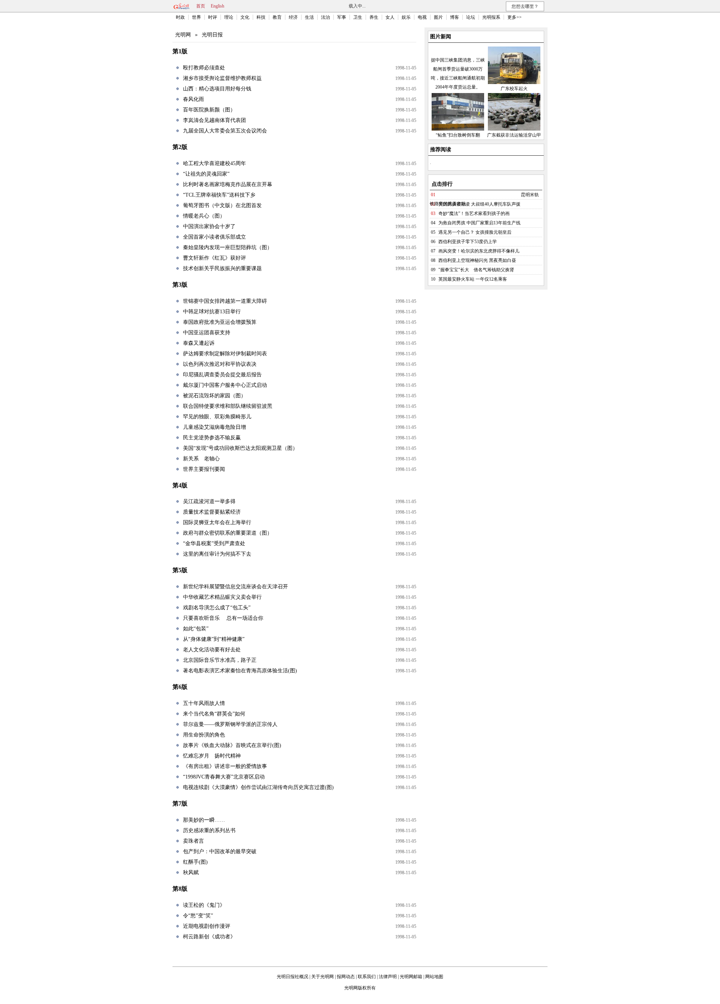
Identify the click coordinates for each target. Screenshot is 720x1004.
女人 (390, 17)
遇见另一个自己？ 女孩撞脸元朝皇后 (475, 232)
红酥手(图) (195, 862)
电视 (422, 17)
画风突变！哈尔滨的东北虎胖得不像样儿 (478, 251)
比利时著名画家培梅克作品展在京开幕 (227, 184)
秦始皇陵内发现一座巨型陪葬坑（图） (227, 247)
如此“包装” (195, 628)
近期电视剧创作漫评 (206, 926)
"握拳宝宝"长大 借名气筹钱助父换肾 (476, 269)
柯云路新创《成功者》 (209, 936)
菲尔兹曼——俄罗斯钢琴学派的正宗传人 (230, 724)
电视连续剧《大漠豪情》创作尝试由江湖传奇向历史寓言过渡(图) (258, 787)
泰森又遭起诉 (198, 343)
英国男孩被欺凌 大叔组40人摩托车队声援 (479, 204)
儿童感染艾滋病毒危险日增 (214, 427)
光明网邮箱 (411, 976)
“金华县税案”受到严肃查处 (214, 543)
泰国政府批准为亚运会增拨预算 (219, 322)
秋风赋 (191, 872)
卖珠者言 (193, 841)
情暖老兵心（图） (204, 216)
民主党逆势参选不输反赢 (212, 437)
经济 (293, 17)
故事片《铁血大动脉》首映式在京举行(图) (232, 745)
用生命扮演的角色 (204, 735)
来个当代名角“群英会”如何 (214, 714)
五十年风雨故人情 (204, 703)
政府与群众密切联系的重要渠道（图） (227, 533)
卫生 (357, 17)
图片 (438, 17)
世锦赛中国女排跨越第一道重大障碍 (225, 301)
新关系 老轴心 (201, 458)
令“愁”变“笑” (198, 915)
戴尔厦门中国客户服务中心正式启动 (225, 385)
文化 (244, 17)
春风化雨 (193, 99)
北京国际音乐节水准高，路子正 (219, 660)
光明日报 (212, 35)
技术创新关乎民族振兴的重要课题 (222, 268)
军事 (341, 17)
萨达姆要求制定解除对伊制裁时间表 (225, 353)
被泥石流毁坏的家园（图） (214, 395)
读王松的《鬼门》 (204, 905)
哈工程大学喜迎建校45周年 (214, 163)
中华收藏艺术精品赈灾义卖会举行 (222, 597)
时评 (212, 17)
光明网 (183, 35)
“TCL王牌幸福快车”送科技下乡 (219, 195)
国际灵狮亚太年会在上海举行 (217, 522)
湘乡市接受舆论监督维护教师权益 (222, 78)
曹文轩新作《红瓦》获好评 (214, 258)
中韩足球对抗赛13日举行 (212, 311)
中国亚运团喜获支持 (206, 332)
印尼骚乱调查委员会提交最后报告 (222, 374)
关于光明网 (322, 976)
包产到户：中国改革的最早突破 (219, 851)
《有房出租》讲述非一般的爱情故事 (225, 766)
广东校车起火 (514, 88)
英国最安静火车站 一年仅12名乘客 (472, 279)
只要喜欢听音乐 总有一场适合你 (223, 618)
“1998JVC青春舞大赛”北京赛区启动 (224, 777)
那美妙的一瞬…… (204, 820)
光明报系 (491, 17)
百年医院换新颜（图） (209, 110)
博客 (454, 17)
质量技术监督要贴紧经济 (212, 512)
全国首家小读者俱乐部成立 (214, 237)
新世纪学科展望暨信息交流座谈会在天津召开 (235, 586)
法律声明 (388, 976)
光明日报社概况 (292, 976)
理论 (228, 17)
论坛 (470, 17)
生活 (309, 17)
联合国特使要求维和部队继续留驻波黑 (227, 406)
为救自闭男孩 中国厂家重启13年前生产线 (479, 222)
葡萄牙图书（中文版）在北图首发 (222, 205)
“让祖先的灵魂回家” (206, 174)
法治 (325, 17)
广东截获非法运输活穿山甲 (514, 135)
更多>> (514, 17)
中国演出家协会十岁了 (209, 226)
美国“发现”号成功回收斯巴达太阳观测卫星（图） (240, 448)
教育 (277, 17)
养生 (373, 17)
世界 (196, 17)
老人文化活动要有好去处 (212, 649)
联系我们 (367, 976)
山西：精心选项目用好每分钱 (217, 89)
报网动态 (346, 976)
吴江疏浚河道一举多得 (209, 501)
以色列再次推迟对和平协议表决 (219, 364)
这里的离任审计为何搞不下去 (217, 554)
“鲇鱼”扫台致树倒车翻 (458, 135)
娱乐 (406, 17)
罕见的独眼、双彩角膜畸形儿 (217, 416)
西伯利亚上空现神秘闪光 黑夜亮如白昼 (477, 260)
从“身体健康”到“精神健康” (213, 639)
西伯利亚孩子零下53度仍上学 (467, 241)
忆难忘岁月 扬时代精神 (212, 756)
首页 (200, 6)
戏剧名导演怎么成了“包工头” (216, 607)
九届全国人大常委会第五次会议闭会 (225, 131)
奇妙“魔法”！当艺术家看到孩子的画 (474, 213)
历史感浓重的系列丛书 (209, 830)
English (217, 6)
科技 (261, 17)
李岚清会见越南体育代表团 (214, 120)
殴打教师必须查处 (204, 68)
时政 (180, 17)
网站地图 (434, 976)
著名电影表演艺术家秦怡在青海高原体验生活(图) (240, 670)
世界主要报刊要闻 (204, 469)
